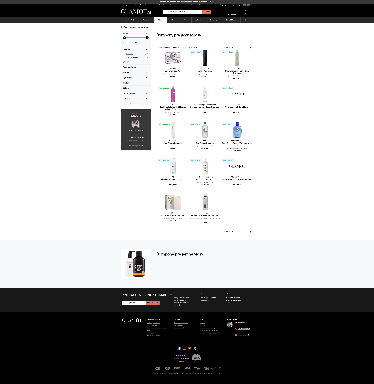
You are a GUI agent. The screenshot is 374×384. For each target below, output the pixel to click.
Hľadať (206, 11)
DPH (148, 330)
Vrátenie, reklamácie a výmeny (157, 328)
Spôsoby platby (152, 325)
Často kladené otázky (181, 323)
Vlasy (126, 27)
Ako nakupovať (179, 328)
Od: (124, 43)
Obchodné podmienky (207, 328)
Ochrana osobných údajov (208, 330)
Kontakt (161, 5)
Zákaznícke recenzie (181, 358)
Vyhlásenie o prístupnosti (208, 333)
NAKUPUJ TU (206, 2)
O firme (202, 323)
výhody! (237, 5)
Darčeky (169, 5)
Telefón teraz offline (196, 5)
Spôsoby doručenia (153, 323)
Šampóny (133, 27)
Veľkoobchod (151, 333)
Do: (132, 43)
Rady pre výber (179, 325)
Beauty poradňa (127, 5)
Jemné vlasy (143, 27)
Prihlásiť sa (152, 303)
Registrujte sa (224, 5)
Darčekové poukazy (153, 336)
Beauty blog (138, 5)
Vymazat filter (135, 104)
